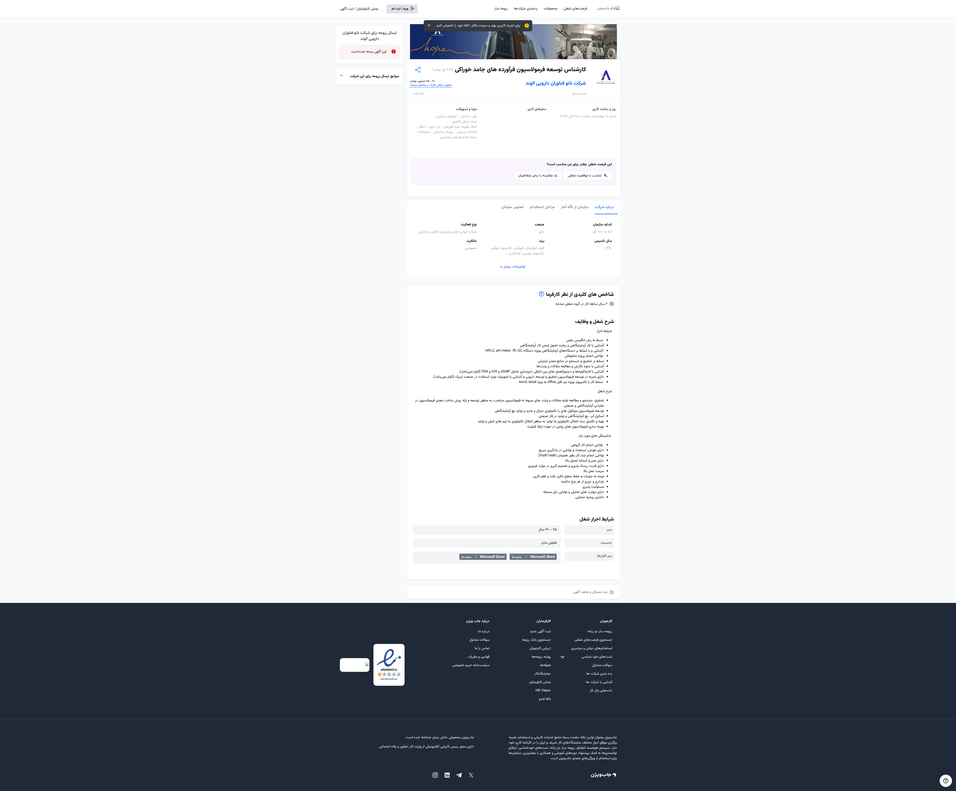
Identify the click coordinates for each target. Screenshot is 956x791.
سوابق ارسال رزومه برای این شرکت (374, 76)
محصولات (550, 8)
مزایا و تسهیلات (466, 109)
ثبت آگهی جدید (540, 631)
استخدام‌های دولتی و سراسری (591, 648)
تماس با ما (482, 648)
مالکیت (472, 241)
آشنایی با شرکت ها (599, 682)
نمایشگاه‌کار (543, 674)
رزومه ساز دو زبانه (600, 631)
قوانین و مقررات (478, 657)
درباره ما (483, 631)
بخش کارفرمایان (540, 682)
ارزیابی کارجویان (540, 648)
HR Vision (543, 690)
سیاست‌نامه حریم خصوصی (470, 665)
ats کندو (545, 699)
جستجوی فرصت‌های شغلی (593, 640)
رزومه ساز (501, 8)
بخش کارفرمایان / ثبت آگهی (359, 8)
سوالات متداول (602, 665)
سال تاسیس (603, 241)
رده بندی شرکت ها (599, 674)
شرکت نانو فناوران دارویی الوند (556, 83)
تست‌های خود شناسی (597, 657)
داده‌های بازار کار (601, 690)
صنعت (539, 224)
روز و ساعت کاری (604, 109)
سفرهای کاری (537, 109)
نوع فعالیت (469, 224)
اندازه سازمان (602, 224)
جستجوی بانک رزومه (536, 640)
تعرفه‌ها (545, 665)
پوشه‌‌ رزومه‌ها (541, 657)
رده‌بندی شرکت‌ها (526, 8)
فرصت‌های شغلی (575, 8)
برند (541, 241)
